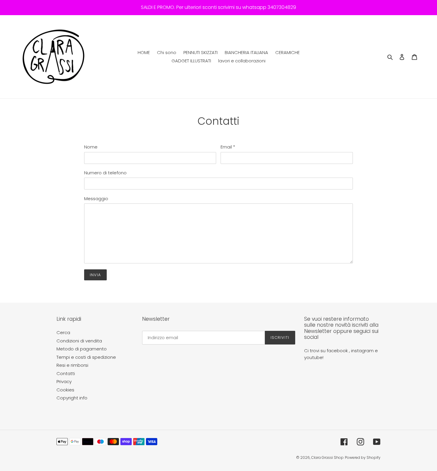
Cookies (65, 390)
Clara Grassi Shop (327, 457)
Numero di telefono (105, 173)
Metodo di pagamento (81, 349)
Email (228, 147)
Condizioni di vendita (79, 341)
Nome (91, 147)
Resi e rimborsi (72, 365)
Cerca (63, 332)
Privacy (64, 381)
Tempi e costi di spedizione (86, 357)
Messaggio (96, 198)
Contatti (65, 373)
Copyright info (71, 398)
